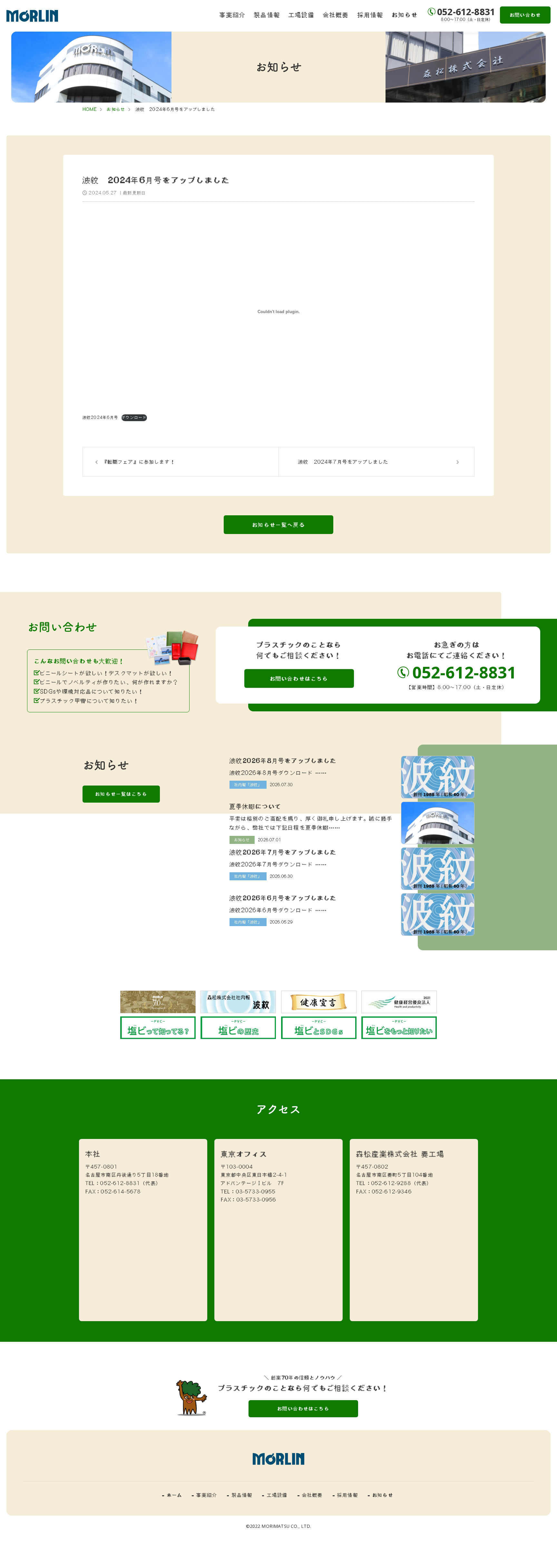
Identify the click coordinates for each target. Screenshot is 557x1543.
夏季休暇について (255, 806)
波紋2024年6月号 (101, 417)
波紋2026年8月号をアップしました (283, 760)
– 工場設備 (275, 1495)
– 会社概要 (310, 1495)
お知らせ (405, 14)
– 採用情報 (345, 1495)
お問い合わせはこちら (299, 678)
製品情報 (267, 14)
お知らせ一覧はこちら (121, 793)
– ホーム (172, 1495)
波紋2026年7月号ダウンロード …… (278, 864)
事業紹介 (233, 14)
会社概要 (336, 14)
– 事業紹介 (204, 1495)
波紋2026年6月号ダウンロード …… (278, 910)
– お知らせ (380, 1495)
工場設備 (301, 14)
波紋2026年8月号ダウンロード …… (278, 773)
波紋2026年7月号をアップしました (283, 852)
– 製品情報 (239, 1495)
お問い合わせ (525, 14)
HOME (90, 109)
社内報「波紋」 (248, 784)
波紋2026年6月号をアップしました (283, 898)
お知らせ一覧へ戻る (278, 525)
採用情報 (370, 14)
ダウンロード (134, 417)
